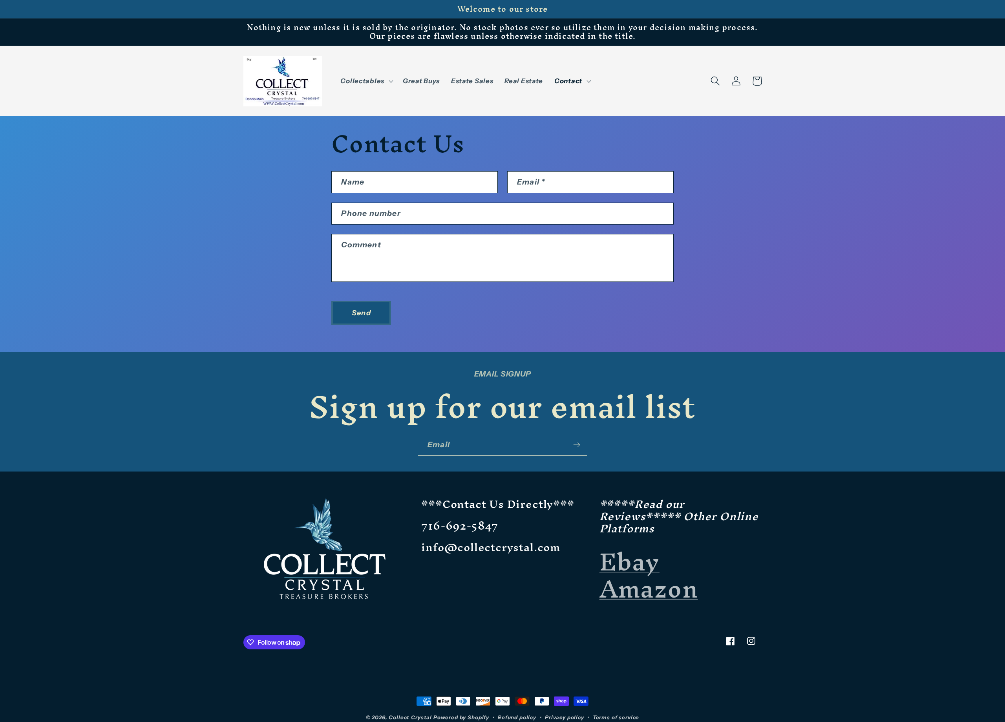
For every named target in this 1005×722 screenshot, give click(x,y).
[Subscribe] (576, 445)
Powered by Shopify (461, 717)
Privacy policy (564, 717)
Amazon (648, 588)
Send (361, 313)
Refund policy (517, 717)
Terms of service (616, 717)
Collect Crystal (410, 717)
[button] (366, 81)
